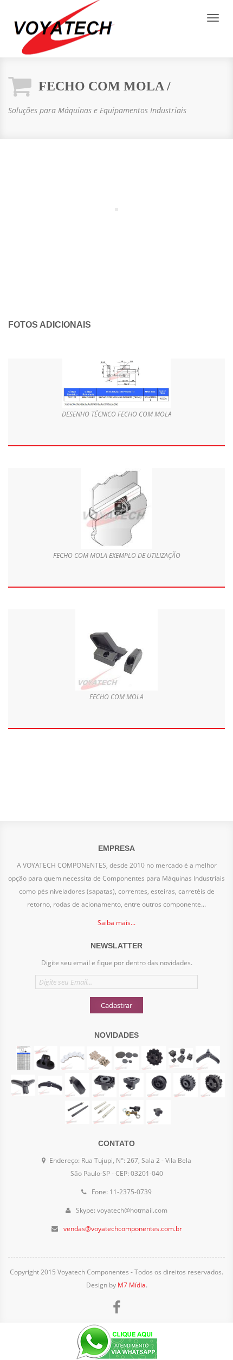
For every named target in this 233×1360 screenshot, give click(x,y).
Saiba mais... (116, 922)
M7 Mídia (132, 1285)
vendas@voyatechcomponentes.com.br (122, 1228)
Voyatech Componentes (62, 28)
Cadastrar (116, 1005)
